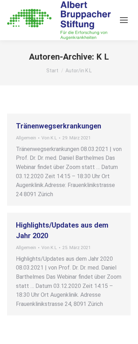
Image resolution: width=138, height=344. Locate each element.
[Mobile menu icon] (124, 20)
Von (49, 137)
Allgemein (26, 137)
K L (102, 57)
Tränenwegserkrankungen (58, 126)
